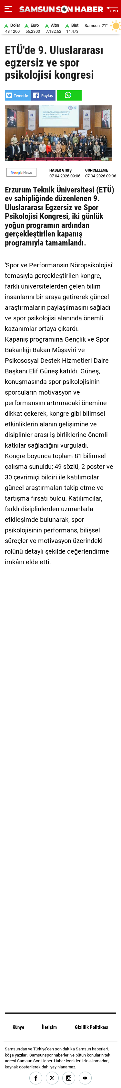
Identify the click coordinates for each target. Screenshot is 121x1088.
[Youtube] (85, 1078)
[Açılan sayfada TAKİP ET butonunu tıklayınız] (21, 172)
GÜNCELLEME (96, 170)
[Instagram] (69, 1078)
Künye (18, 1027)
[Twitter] (52, 1078)
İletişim (49, 1027)
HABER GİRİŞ (60, 170)
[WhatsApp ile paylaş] (69, 95)
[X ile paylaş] (18, 95)
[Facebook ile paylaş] (43, 95)
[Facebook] (36, 1078)
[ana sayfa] (112, 8)
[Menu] (8, 9)
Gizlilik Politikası (91, 1027)
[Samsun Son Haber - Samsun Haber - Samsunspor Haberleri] (60, 9)
